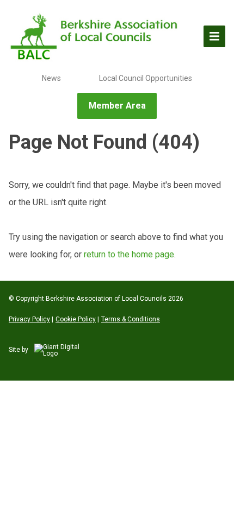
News (51, 78)
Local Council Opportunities (145, 78)
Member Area (117, 105)
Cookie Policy (76, 319)
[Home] (96, 36)
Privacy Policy (29, 319)
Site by (19, 349)
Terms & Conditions (130, 319)
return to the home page (129, 254)
